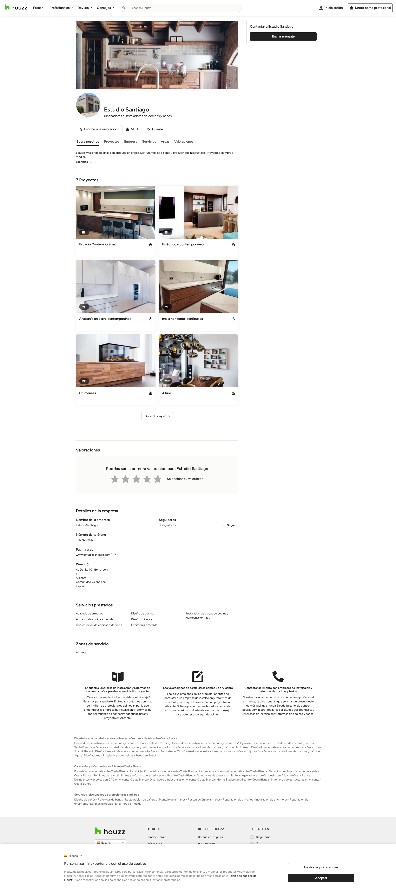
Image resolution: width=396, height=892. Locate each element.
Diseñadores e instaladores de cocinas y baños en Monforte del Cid (138, 751)
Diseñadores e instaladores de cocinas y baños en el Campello (130, 747)
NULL (135, 129)
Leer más (82, 162)
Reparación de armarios (238, 799)
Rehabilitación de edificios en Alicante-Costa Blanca (163, 771)
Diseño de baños (85, 799)
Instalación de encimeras (271, 799)
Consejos (104, 8)
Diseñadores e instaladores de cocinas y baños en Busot (120, 755)
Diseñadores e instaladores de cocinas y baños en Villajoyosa (211, 743)
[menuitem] (39, 8)
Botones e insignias (210, 837)
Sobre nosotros (88, 141)
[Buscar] (124, 8)
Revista (83, 8)
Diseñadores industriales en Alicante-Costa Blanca (182, 779)
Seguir (231, 525)
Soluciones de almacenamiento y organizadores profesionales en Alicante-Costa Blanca (253, 775)
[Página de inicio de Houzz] (16, 7)
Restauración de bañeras (141, 799)
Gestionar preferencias (321, 867)
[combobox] (181, 8)
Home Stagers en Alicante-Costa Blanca (243, 779)
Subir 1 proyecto (157, 416)
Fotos (37, 8)
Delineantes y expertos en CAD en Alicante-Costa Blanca (111, 779)
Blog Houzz (263, 837)
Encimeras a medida (128, 803)
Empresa (130, 141)
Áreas (165, 141)
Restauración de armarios (204, 799)
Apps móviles (206, 843)
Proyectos (111, 141)
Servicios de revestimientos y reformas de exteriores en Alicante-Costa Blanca (144, 775)
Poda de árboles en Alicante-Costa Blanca (101, 771)
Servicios (149, 141)
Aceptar (321, 878)
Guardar (158, 129)
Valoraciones (183, 141)
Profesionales (60, 8)
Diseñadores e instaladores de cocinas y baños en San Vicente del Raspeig (122, 743)
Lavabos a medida (101, 803)
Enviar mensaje (283, 36)
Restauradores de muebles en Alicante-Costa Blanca (233, 771)
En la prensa (154, 843)
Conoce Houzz (156, 837)
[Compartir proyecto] (150, 244)
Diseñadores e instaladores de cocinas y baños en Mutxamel (210, 747)
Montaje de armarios (172, 799)
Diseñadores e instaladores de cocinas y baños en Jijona (219, 751)
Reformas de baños (110, 799)
